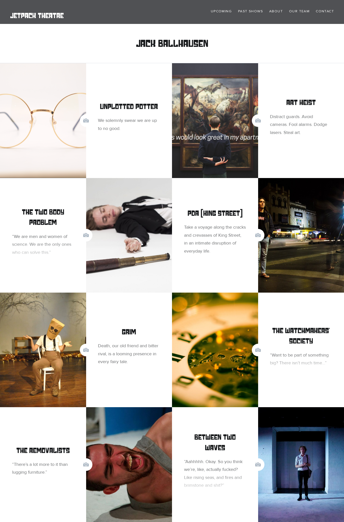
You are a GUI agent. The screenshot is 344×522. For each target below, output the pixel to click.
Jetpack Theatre (37, 15)
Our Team (299, 11)
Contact (325, 11)
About (276, 11)
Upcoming (221, 11)
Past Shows (250, 11)
